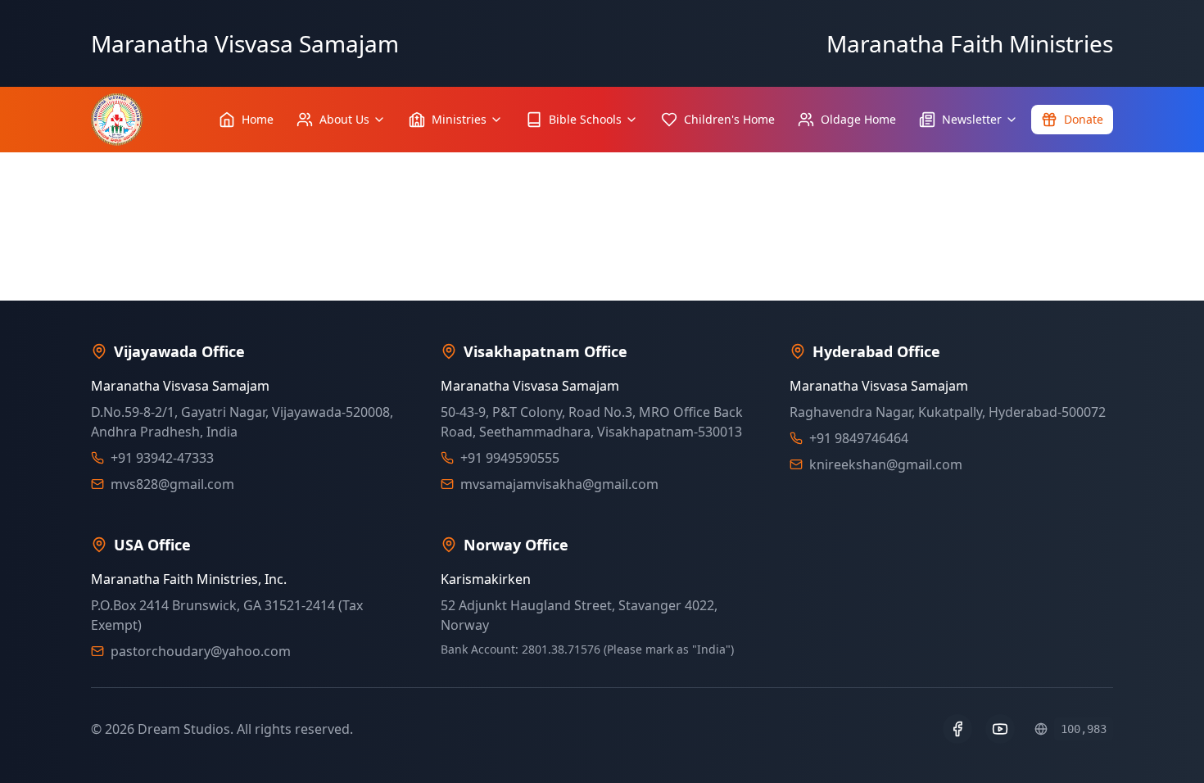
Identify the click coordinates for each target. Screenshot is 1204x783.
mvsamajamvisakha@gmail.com (559, 484)
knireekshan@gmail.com (885, 464)
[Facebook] (957, 729)
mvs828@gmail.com (172, 484)
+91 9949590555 (509, 458)
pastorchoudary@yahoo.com (201, 651)
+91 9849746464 (858, 438)
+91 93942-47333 (162, 458)
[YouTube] (1000, 729)
